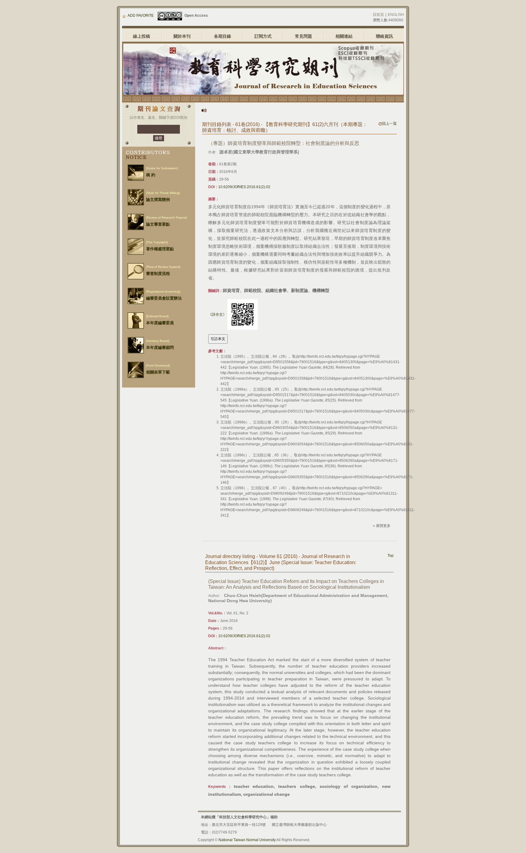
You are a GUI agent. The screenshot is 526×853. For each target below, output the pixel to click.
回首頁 (378, 14)
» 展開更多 (382, 526)
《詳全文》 (217, 314)
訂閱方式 (263, 36)
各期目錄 (222, 36)
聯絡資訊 (384, 36)
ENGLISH (396, 14)
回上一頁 (389, 123)
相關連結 (343, 36)
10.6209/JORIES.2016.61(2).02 (244, 187)
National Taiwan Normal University (247, 840)
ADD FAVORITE (141, 15)
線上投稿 (141, 36)
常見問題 (303, 36)
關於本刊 (182, 36)
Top (390, 555)
